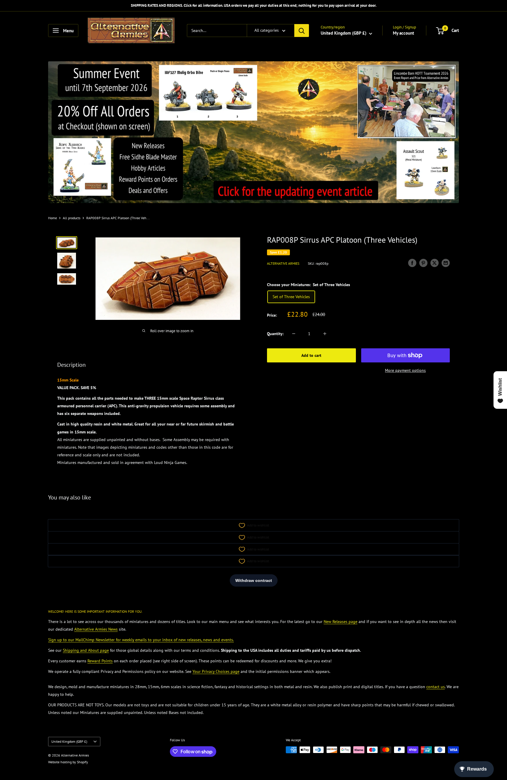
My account (403, 33)
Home (52, 218)
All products (71, 218)
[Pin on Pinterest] (423, 263)
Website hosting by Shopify (68, 762)
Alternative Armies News (96, 629)
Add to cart (311, 355)
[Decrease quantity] (294, 333)
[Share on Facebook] (412, 263)
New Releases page (340, 621)
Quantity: (275, 333)
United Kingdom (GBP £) (69, 741)
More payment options (405, 370)
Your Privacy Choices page (215, 671)
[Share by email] (446, 263)
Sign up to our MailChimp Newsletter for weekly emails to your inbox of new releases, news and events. (141, 639)
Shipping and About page (86, 650)
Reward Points (100, 660)
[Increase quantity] (325, 333)
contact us (435, 686)
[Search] (301, 30)
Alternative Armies (283, 263)
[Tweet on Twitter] (434, 263)
